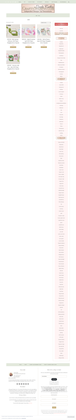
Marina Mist (61, 247)
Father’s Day (61, 98)
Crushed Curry (61, 188)
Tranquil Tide (61, 348)
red (61, 309)
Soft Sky (61, 332)
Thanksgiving (61, 128)
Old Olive (61, 270)
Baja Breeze (61, 146)
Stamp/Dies (61, 43)
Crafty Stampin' (38, 8)
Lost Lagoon (61, 238)
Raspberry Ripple (61, 305)
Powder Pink (61, 295)
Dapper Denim (61, 192)
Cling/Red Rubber (61, 50)
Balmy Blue (61, 144)
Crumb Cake (61, 185)
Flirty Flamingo (61, 201)
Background (61, 87)
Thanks (61, 126)
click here (30, 403)
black (61, 158)
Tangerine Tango (61, 344)
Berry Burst (61, 156)
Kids (61, 110)
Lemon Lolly (61, 236)
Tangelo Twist (61, 341)
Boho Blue (61, 165)
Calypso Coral (61, 172)
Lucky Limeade (61, 240)
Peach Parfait (61, 275)
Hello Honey (61, 227)
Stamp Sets (61, 48)
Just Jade (61, 231)
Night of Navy (61, 268)
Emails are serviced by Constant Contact (60, 413)
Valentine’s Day (61, 130)
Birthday (61, 89)
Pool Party (61, 291)
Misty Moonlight (61, 259)
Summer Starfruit (61, 339)
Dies (61, 60)
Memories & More (61, 69)
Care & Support (61, 91)
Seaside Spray (61, 321)
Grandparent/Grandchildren (61, 103)
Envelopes (61, 67)
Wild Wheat (61, 355)
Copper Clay (61, 181)
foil (61, 204)
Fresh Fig (61, 208)
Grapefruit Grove (61, 220)
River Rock (61, 316)
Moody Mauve (61, 261)
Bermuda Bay (61, 153)
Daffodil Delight (61, 190)
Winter (61, 135)
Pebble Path (61, 279)
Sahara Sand (61, 318)
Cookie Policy (24, 418)
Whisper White (61, 357)
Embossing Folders (61, 64)
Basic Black (61, 149)
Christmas (61, 94)
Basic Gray (61, 151)
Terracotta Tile (61, 346)
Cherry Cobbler (61, 174)
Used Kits (61, 30)
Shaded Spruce (61, 323)
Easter (61, 96)
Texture (61, 123)
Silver (61, 325)
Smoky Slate (61, 328)
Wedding (61, 133)
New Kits (61, 28)
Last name (54, 403)
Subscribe (54, 379)
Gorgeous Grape (61, 215)
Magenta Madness (61, 243)
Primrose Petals (61, 300)
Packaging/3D (61, 71)
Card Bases (61, 55)
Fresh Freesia (61, 206)
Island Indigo (61, 229)
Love (61, 112)
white (61, 353)
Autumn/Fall (61, 84)
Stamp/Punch (61, 46)
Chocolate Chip (61, 176)
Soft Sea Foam (61, 330)
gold (61, 213)
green (61, 222)
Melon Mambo (61, 250)
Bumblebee (61, 167)
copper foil (61, 183)
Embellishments (61, 62)
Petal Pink (61, 284)
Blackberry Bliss (61, 160)
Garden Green (61, 211)
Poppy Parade (61, 293)
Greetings (61, 105)
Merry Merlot (61, 252)
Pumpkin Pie (61, 302)
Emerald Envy (61, 199)
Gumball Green (61, 224)
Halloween (61, 107)
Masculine (61, 114)
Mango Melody (61, 245)
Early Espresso (61, 197)
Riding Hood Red (61, 314)
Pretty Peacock (61, 286)
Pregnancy (61, 119)
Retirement (61, 121)
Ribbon (61, 76)
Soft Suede (61, 337)
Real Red (61, 307)
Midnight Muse (61, 254)
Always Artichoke (61, 142)
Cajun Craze (61, 169)
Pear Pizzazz (61, 277)
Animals (61, 82)
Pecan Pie (61, 282)
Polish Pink (61, 289)
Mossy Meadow (61, 266)
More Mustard (61, 263)
